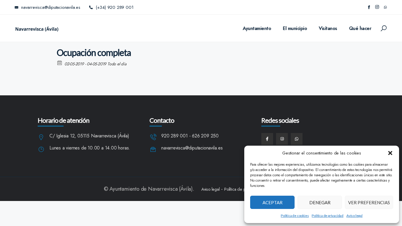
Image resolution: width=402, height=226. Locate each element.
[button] (390, 153)
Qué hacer (360, 28)
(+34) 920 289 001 (115, 7)
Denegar (319, 202)
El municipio (295, 28)
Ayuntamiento (257, 28)
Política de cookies (295, 215)
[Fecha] (60, 62)
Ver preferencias (369, 202)
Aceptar (273, 202)
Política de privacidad (327, 215)
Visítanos (328, 28)
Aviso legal (354, 215)
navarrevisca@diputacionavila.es (192, 148)
